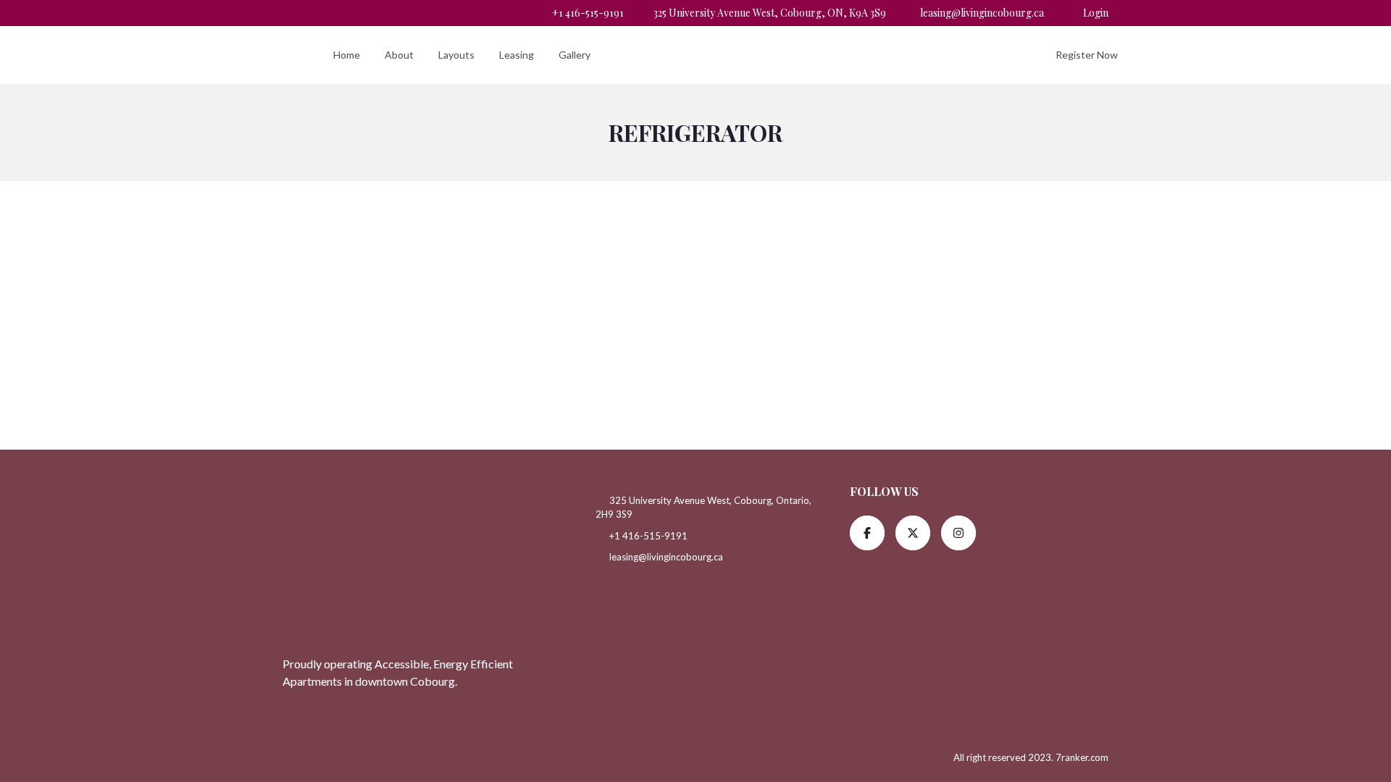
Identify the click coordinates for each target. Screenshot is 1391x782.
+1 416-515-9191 (587, 13)
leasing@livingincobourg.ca (982, 13)
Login (1095, 13)
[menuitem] (346, 55)
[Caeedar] (273, 55)
